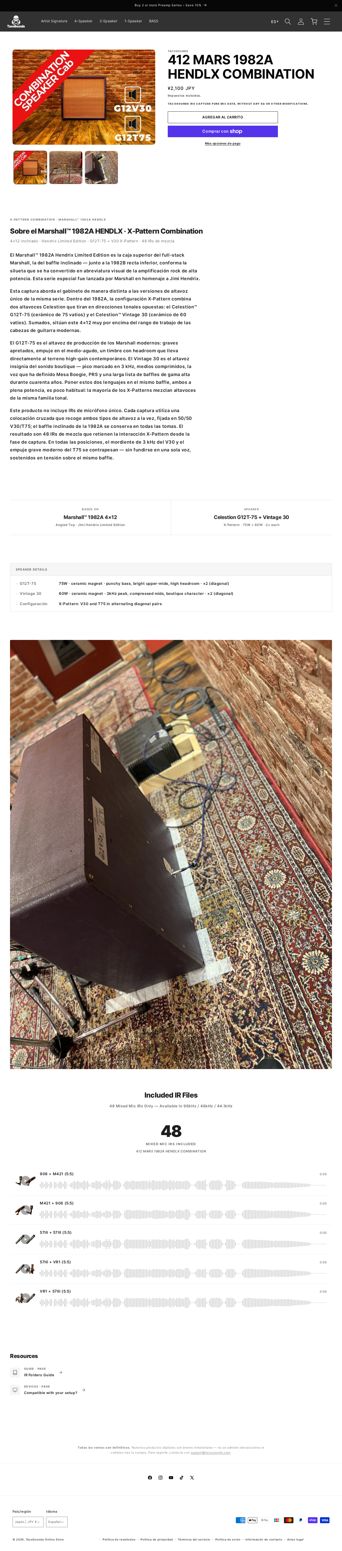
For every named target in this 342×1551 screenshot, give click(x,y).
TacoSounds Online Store (45, 1539)
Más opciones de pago (223, 143)
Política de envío (228, 1539)
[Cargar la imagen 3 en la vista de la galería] (101, 167)
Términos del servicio (194, 1539)
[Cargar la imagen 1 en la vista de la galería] (30, 167)
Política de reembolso (119, 1539)
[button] (287, 21)
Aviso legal (295, 1539)
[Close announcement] (336, 6)
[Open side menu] (326, 21)
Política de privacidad (156, 1539)
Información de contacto (263, 1539)
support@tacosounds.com (210, 1452)
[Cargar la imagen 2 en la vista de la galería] (65, 167)
